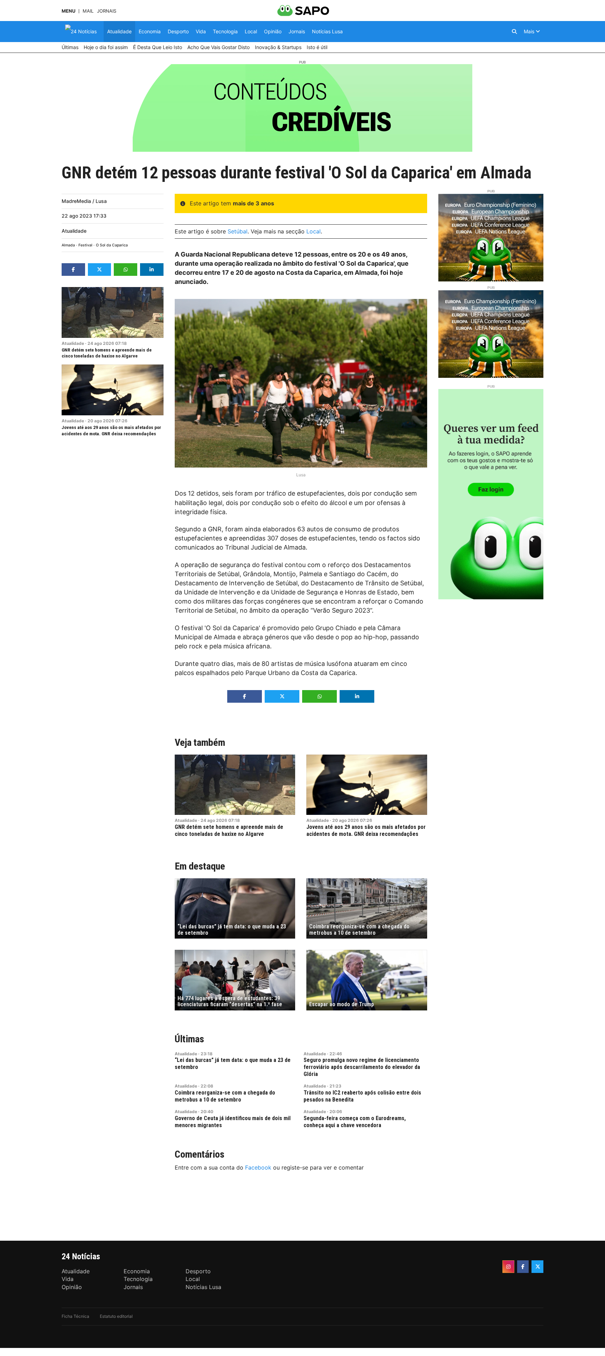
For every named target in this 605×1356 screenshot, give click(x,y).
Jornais (106, 11)
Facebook (258, 1167)
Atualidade (74, 231)
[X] (537, 1266)
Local (313, 231)
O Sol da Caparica (112, 245)
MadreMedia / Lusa (84, 201)
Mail (88, 11)
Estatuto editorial (116, 1316)
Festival (85, 245)
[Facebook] (523, 1266)
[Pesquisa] (514, 31)
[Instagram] (508, 1266)
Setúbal (238, 231)
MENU (68, 11)
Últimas (189, 1039)
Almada (68, 245)
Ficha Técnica (75, 1316)
